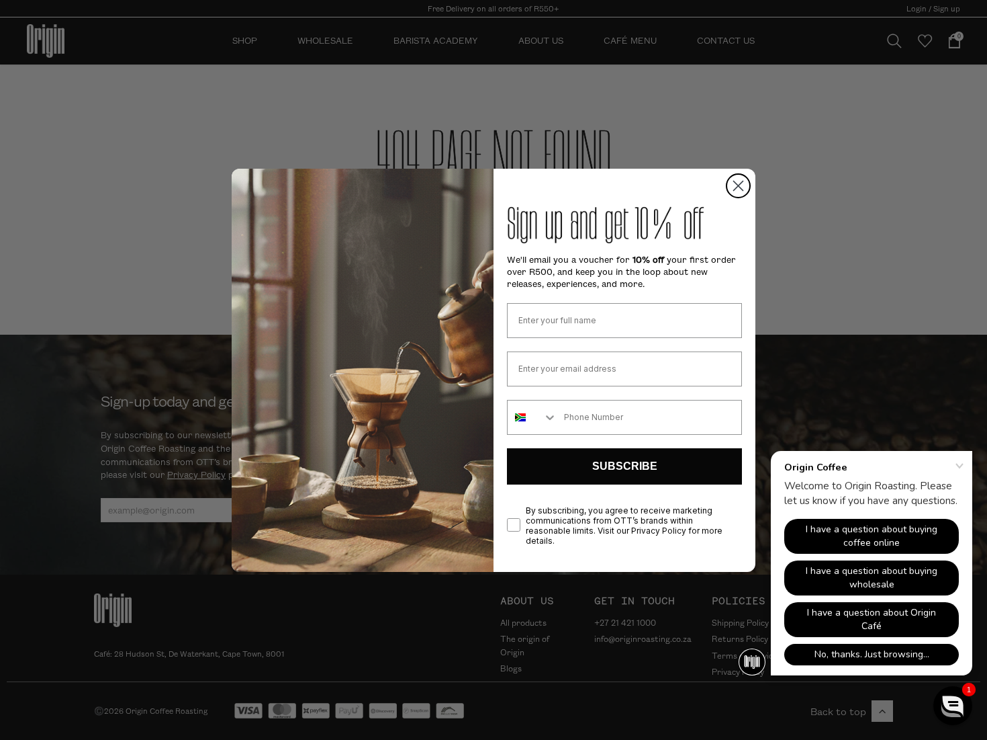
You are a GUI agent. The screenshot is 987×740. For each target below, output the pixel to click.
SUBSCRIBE (624, 466)
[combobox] (532, 417)
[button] (952, 705)
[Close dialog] (738, 186)
